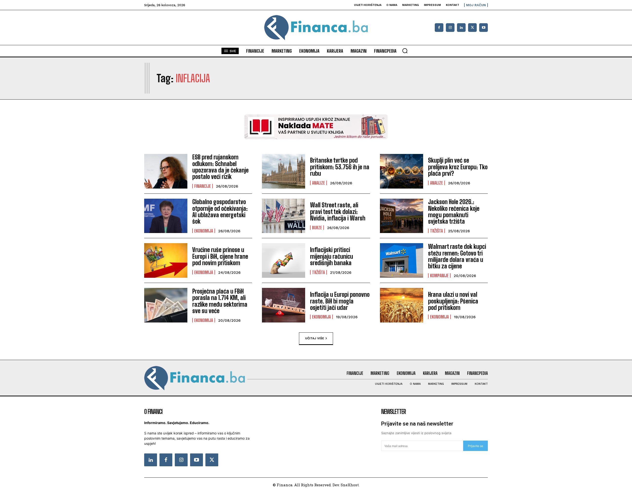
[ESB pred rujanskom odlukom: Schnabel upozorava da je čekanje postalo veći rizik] (165, 171)
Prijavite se (475, 446)
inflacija (193, 78)
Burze (317, 227)
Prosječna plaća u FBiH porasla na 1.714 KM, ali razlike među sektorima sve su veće (219, 301)
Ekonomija (203, 231)
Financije (202, 186)
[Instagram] (450, 27)
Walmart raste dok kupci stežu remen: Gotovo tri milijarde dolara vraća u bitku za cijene (457, 256)
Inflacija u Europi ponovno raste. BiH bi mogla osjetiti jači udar (340, 301)
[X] (472, 27)
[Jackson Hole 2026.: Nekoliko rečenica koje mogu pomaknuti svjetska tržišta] (401, 216)
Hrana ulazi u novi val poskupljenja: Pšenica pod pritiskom (453, 301)
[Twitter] (211, 459)
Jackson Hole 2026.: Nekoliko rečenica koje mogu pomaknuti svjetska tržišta (453, 211)
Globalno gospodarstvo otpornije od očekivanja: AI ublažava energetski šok (220, 211)
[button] (405, 51)
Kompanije (439, 275)
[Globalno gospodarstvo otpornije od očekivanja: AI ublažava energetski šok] (165, 216)
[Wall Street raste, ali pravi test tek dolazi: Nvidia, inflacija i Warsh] (283, 216)
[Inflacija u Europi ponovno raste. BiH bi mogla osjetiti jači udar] (283, 305)
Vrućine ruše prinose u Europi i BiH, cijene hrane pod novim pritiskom (220, 256)
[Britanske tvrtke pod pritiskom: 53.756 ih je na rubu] (283, 171)
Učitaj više (314, 338)
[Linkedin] (461, 27)
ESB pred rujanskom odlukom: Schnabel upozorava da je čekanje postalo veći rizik (220, 166)
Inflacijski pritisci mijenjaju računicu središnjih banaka (331, 256)
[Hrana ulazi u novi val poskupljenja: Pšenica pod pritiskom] (401, 305)
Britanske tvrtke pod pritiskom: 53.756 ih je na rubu (339, 167)
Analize (318, 183)
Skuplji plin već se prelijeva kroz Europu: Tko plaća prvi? (458, 167)
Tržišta (436, 231)
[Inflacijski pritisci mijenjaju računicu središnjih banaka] (283, 260)
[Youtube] (483, 27)
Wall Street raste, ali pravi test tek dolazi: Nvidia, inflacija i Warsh (337, 211)
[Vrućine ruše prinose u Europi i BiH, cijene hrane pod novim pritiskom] (165, 260)
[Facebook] (439, 27)
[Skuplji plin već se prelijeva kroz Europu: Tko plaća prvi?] (401, 171)
